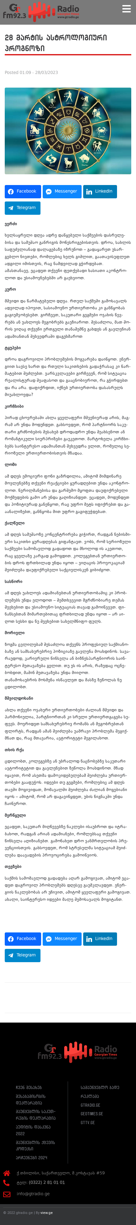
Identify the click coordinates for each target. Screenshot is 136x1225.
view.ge (46, 1213)
